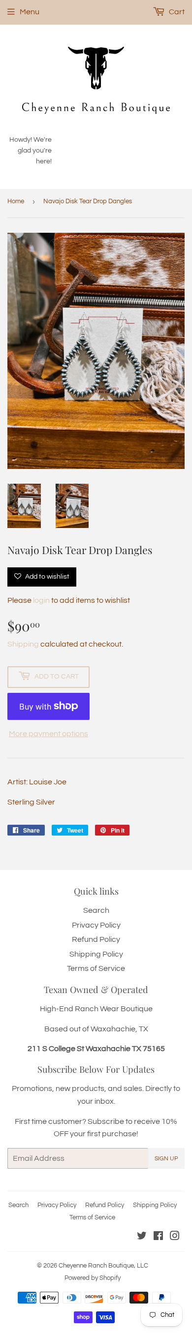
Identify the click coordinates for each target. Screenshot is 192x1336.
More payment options (48, 734)
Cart (176, 12)
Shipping (23, 644)
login (41, 600)
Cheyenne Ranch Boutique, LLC (103, 1265)
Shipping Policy (96, 954)
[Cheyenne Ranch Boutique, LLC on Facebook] (158, 1237)
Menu (29, 12)
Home (15, 201)
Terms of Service (96, 968)
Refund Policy (96, 939)
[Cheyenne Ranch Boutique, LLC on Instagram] (175, 1237)
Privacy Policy (96, 925)
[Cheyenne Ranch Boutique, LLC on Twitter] (142, 1237)
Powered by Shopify (92, 1277)
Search (96, 910)
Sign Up (166, 1158)
